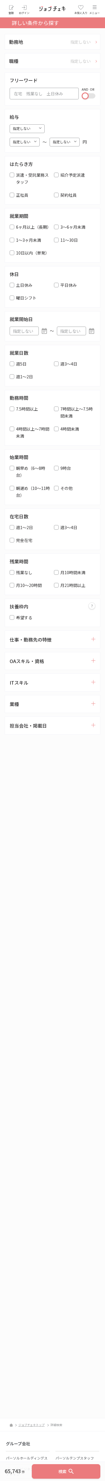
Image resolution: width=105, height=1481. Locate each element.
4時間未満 (69, 429)
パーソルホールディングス (27, 1457)
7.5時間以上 (27, 409)
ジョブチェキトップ (31, 1425)
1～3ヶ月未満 (28, 240)
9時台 (65, 468)
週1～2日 (24, 376)
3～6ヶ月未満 (72, 227)
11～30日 (69, 240)
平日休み (68, 285)
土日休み (24, 285)
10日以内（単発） (32, 253)
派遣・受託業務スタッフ (32, 178)
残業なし (24, 572)
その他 (66, 488)
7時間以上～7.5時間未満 (76, 412)
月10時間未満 (72, 572)
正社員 (22, 195)
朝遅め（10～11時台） (33, 491)
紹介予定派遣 (72, 175)
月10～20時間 (29, 585)
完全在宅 (24, 540)
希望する (24, 617)
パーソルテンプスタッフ (74, 1457)
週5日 (21, 364)
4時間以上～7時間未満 (32, 432)
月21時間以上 (72, 585)
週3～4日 (68, 364)
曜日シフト (26, 298)
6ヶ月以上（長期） (33, 227)
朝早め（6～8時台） (30, 471)
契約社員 (68, 195)
